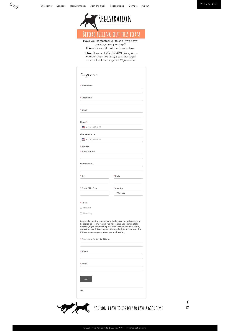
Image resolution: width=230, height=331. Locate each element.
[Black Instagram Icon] (188, 308)
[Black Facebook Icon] (188, 302)
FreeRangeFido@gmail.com (118, 60)
